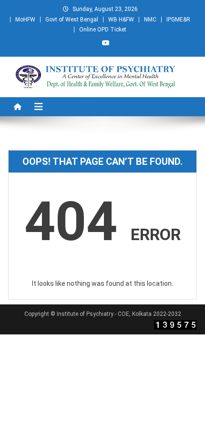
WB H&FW (121, 19)
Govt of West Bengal (71, 19)
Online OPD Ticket (102, 29)
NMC (150, 19)
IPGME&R (178, 19)
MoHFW (25, 19)
